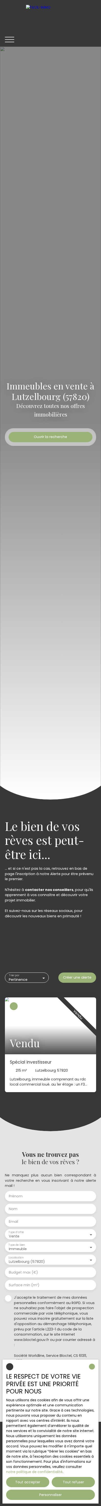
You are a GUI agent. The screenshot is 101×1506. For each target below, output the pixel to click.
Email (13, 1221)
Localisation (16, 1257)
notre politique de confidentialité (34, 1471)
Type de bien (17, 1244)
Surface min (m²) (24, 1285)
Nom (13, 1209)
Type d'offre (16, 1232)
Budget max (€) (23, 1272)
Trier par (14, 975)
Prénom (16, 1196)
